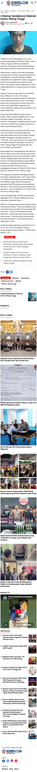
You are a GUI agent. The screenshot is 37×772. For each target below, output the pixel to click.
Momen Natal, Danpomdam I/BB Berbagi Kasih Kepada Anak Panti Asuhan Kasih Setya (18, 492)
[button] (35, 1)
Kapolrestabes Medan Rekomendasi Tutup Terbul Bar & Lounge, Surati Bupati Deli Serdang (17, 537)
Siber (11, 769)
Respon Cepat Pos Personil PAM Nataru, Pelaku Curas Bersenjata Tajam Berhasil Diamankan (16, 584)
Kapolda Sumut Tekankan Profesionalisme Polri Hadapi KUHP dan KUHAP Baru (17, 359)
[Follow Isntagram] (12, 761)
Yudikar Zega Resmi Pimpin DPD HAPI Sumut (15, 647)
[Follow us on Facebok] (3, 761)
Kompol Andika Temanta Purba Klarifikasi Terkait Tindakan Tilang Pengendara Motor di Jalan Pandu (17, 254)
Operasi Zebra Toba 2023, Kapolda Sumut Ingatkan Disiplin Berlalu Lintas (15, 637)
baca (28, 23)
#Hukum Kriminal (7, 281)
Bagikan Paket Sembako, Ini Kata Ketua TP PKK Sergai (13, 658)
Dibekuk (7, 11)
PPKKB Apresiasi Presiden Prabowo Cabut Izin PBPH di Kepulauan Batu (18, 404)
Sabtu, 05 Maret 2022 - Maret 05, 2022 (14, 24)
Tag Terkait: (5, 278)
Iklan (16, 769)
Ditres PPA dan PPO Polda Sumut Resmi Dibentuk (15, 448)
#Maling (18, 281)
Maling (28, 11)
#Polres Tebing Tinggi (8, 284)
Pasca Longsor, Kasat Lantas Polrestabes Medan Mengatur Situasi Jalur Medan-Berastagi (14, 701)
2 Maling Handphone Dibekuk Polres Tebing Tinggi (11, 295)
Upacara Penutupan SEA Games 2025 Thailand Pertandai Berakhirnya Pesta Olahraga (15, 680)
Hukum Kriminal (21, 11)
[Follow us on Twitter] (7, 761)
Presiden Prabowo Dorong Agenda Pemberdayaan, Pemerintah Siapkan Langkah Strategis (14, 713)
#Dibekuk (15, 278)
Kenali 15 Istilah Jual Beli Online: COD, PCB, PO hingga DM (15, 668)
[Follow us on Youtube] (16, 761)
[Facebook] (7, 272)
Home (2, 11)
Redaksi (5, 769)
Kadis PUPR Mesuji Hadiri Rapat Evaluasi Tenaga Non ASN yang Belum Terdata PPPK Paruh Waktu (15, 724)
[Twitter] (11, 272)
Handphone (13, 11)
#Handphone (25, 278)
